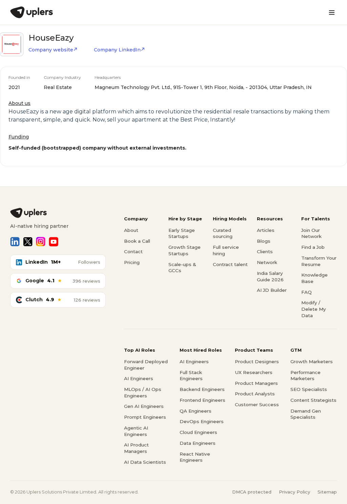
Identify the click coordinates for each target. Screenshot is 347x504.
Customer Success (257, 404)
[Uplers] (31, 12)
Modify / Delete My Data (313, 309)
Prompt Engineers (145, 417)
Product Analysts (255, 393)
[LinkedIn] (15, 241)
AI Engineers (138, 378)
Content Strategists (313, 400)
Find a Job (313, 247)
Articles (265, 230)
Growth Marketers (311, 361)
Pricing (132, 262)
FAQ (306, 292)
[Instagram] (40, 241)
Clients (265, 251)
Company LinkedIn (117, 50)
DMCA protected (251, 492)
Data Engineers (198, 443)
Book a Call (137, 241)
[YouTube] (53, 241)
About (131, 230)
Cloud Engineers (198, 432)
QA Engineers (195, 411)
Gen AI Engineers (144, 406)
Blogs (263, 241)
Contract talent (230, 264)
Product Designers (257, 361)
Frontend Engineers (202, 400)
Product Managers (256, 383)
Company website (50, 50)
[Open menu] (332, 12)
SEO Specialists (308, 389)
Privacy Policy (294, 492)
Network (267, 262)
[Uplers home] (58, 213)
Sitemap (327, 492)
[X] (28, 241)
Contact (133, 251)
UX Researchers (253, 372)
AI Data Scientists (145, 462)
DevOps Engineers (202, 421)
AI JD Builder (272, 290)
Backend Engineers (202, 389)
